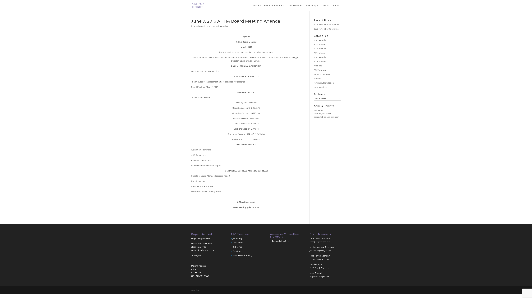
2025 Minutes (320, 61)
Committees (293, 6)
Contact (337, 6)
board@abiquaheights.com (326, 117)
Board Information (273, 6)
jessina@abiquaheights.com (320, 250)
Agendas (224, 26)
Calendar (326, 6)
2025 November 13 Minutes (326, 29)
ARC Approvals (320, 70)
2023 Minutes (320, 44)
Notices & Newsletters (324, 83)
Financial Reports (322, 74)
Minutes (317, 78)
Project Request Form (201, 238)
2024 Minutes (320, 53)
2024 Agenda (320, 48)
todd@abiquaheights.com (319, 259)
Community (310, 6)
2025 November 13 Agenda (326, 24)
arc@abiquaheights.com (202, 250)
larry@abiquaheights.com (319, 276)
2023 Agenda (320, 40)
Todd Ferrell (199, 26)
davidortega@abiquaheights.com (322, 268)
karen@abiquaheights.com (320, 242)
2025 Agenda (320, 57)
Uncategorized (320, 87)
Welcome (257, 6)
